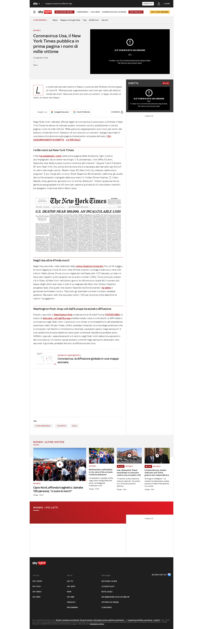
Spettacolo (136, 12)
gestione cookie (109, 581)
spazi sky (71, 602)
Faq (84, 20)
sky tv (70, 581)
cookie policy (108, 586)
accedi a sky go (159, 575)
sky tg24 (36, 586)
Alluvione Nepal (64, 12)
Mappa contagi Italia (70, 20)
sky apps (71, 586)
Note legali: (106, 575)
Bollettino (94, 20)
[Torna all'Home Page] (45, 12)
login (167, 4)
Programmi (72, 607)
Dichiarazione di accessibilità (115, 597)
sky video (37, 592)
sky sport (37, 581)
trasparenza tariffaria (135, 620)
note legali (107, 592)
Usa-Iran (95, 12)
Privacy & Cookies (86, 620)
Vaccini (105, 20)
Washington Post (63, 314)
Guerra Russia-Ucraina (114, 12)
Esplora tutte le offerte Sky (59, 4)
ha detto (106, 287)
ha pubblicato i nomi (50, 156)
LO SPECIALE (73, 139)
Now (69, 592)
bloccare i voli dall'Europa (56, 318)
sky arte (36, 597)
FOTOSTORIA (112, 314)
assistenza (148, 620)
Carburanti (83, 12)
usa (74, 426)
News (55, 20)
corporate (107, 607)
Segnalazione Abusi (97, 624)
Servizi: (70, 575)
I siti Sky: (35, 575)
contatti (157, 620)
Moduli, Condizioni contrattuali (67, 620)
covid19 (61, 426)
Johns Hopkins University (90, 266)
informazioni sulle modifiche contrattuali (108, 620)
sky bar (70, 597)
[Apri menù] (34, 12)
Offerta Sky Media (110, 602)
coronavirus (43, 426)
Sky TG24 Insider (159, 12)
